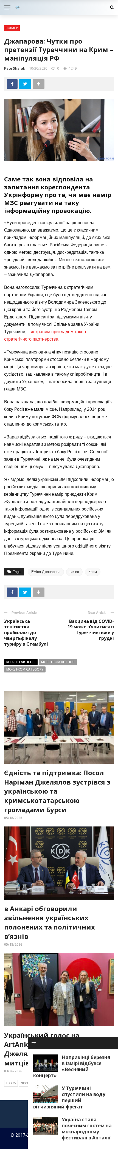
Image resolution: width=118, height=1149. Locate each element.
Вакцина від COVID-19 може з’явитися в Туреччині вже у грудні (91, 629)
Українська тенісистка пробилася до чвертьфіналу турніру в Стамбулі (26, 632)
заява (74, 572)
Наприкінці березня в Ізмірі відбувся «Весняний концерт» (71, 1066)
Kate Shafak (14, 68)
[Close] (34, 1043)
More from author (58, 662)
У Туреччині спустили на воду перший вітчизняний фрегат (69, 1097)
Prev (12, 1083)
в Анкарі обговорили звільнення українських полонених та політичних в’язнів (49, 922)
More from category (24, 669)
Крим (92, 572)
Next (25, 1083)
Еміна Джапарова (45, 572)
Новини (11, 28)
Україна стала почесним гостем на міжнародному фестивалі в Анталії (87, 1128)
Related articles (20, 662)
